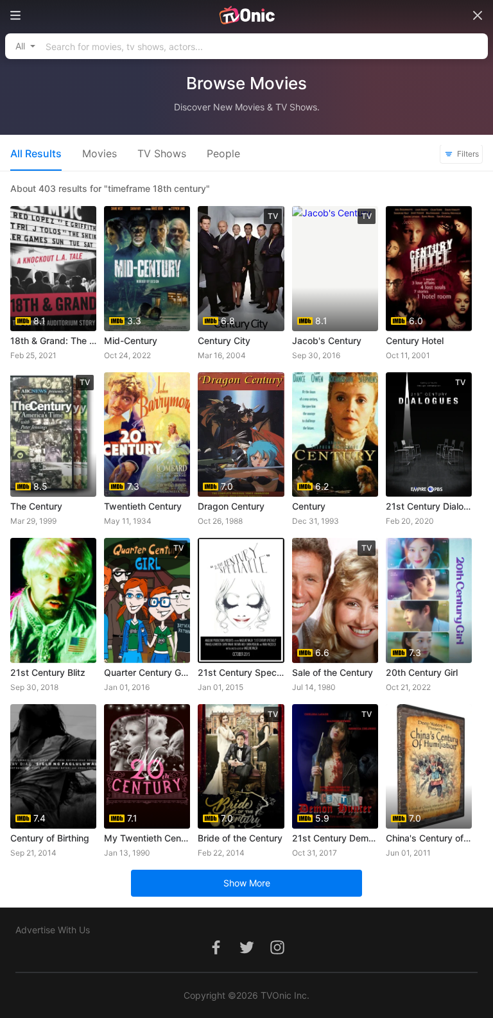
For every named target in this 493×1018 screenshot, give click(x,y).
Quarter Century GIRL (147, 672)
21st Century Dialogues (429, 506)
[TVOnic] (246, 15)
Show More (246, 882)
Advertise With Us (52, 929)
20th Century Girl (422, 672)
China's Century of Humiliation (429, 838)
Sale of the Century (332, 672)
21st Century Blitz (47, 672)
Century (308, 506)
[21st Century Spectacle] (241, 600)
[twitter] (246, 954)
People (223, 153)
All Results (36, 153)
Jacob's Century (326, 340)
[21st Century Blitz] (53, 600)
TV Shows (161, 153)
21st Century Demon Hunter (335, 838)
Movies (99, 153)
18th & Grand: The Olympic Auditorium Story (53, 340)
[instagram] (277, 954)
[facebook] (215, 954)
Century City (224, 340)
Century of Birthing (49, 838)
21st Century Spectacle (241, 672)
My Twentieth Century (147, 838)
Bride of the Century (240, 838)
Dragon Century (231, 506)
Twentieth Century (143, 506)
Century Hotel (415, 340)
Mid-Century (130, 340)
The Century (36, 506)
